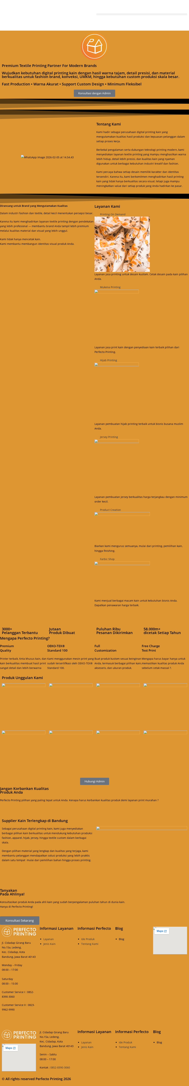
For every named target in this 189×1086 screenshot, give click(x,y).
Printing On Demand (113, 214)
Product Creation (110, 510)
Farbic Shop (107, 559)
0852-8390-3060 (60, 1067)
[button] (141, 14)
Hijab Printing (108, 360)
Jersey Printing (109, 437)
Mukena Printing (110, 287)
